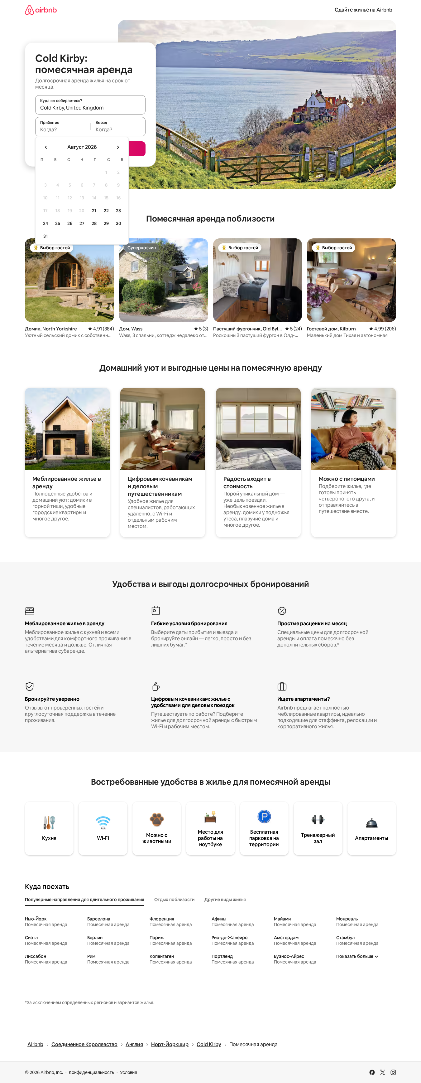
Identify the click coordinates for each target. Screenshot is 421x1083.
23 (118, 210)
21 (94, 210)
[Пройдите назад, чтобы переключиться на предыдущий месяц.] (46, 147)
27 (81, 223)
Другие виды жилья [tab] (225, 899)
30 (118, 223)
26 (69, 223)
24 (45, 223)
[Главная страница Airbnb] (41, 10)
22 (106, 210)
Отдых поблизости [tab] (174, 899)
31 (45, 236)
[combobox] (90, 107)
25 (57, 223)
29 (106, 223)
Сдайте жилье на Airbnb (363, 10)
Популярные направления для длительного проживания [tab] (84, 899)
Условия (128, 1072)
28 (94, 223)
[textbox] (62, 129)
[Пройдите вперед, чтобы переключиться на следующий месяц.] (118, 147)
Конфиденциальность (91, 1072)
